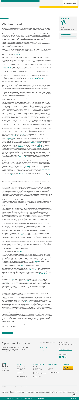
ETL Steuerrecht (36, 375)
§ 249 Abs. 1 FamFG (13, 135)
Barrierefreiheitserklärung (22, 376)
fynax (49, 366)
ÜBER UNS (5, 4)
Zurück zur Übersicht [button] (7, 333)
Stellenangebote (20, 372)
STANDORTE (13, 4)
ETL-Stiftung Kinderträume (53, 372)
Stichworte (68, 13)
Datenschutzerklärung (21, 375)
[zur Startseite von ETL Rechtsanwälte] (70, 3)
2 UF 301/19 (24, 178)
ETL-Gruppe (19, 370)
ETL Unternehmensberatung (38, 370)
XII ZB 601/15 (17, 54)
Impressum (19, 373)
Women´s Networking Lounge (54, 370)
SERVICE (38, 4)
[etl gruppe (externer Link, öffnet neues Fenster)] (63, 357)
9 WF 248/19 (22, 265)
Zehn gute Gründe (21, 368)
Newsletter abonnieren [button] (65, 349)
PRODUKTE (32, 4)
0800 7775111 (43, 347)
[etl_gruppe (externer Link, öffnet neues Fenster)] (65, 357)
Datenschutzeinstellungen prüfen (40, 398)
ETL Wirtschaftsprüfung (37, 369)
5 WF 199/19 (23, 134)
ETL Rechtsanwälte (37, 368)
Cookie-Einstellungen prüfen (23, 377)
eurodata (49, 369)
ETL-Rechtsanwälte (21, 366)
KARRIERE (47, 4)
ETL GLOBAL (35, 366)
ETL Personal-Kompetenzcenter (39, 373)
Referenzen (19, 369)
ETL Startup (50, 368)
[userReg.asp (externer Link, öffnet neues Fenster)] (68, 368)
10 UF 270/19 (19, 251)
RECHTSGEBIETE (23, 4)
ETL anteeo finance (37, 376)
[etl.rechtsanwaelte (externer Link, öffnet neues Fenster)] (60, 357)
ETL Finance (35, 372)
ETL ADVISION (36, 377)
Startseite (63, 13)
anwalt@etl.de (43, 350)
